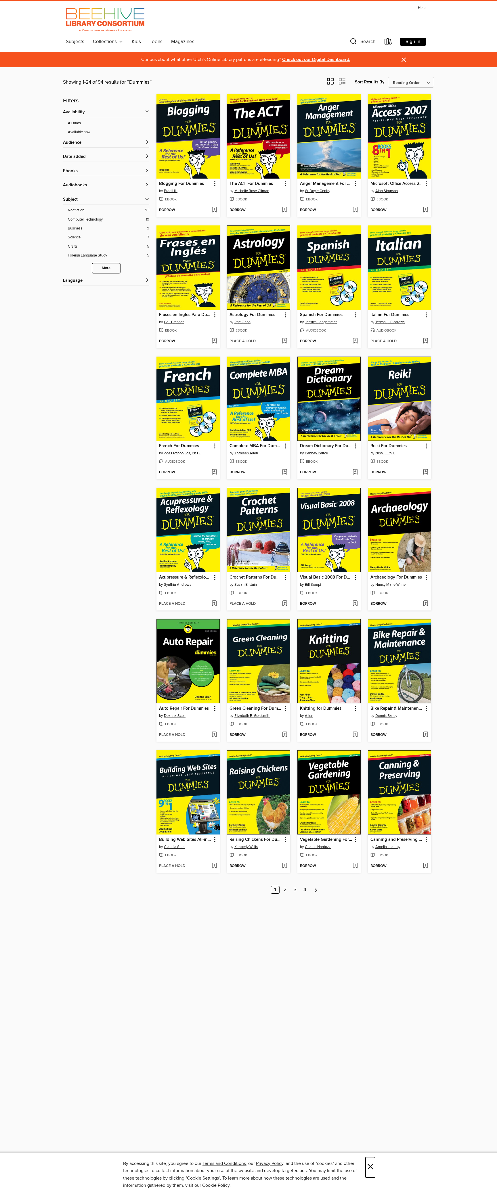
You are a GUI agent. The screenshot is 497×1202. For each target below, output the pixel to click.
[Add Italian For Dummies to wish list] (425, 341)
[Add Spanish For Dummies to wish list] (355, 341)
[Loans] (388, 42)
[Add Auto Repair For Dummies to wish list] (214, 735)
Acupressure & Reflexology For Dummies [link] (185, 577)
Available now (79, 132)
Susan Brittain (245, 584)
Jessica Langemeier (321, 322)
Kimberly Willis (246, 847)
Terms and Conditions (224, 1163)
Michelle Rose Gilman (251, 191)
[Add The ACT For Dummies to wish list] (284, 210)
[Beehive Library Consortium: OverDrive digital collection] (105, 20)
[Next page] (316, 889)
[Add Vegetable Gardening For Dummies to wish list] (355, 866)
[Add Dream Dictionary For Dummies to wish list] (355, 472)
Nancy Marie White (390, 584)
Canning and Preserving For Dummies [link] (396, 839)
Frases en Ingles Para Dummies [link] (185, 314)
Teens (156, 42)
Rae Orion (242, 322)
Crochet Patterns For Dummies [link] (256, 577)
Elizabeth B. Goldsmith (252, 715)
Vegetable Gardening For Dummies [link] (326, 839)
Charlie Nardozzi (318, 847)
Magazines (182, 42)
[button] (362, 42)
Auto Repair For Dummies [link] (184, 708)
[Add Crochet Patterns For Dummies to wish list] (284, 604)
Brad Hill (170, 191)
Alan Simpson (386, 191)
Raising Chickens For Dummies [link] (256, 839)
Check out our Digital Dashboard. (316, 60)
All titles (74, 123)
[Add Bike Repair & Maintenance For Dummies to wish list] (425, 735)
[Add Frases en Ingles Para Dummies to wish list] (214, 341)
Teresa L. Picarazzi (390, 322)
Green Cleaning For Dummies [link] (256, 708)
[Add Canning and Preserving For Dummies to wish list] (425, 866)
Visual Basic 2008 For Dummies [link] (326, 577)
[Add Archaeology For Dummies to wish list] (425, 604)
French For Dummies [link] (179, 446)
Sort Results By (370, 82)
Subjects (75, 42)
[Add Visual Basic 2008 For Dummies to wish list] (355, 604)
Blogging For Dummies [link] (181, 183)
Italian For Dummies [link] (389, 314)
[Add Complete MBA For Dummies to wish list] (284, 472)
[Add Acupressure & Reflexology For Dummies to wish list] (214, 604)
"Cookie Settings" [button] (203, 1178)
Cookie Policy (216, 1185)
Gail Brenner (174, 322)
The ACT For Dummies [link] (251, 183)
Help (421, 8)
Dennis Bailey (386, 715)
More (106, 268)
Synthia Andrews (177, 584)
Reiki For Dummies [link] (388, 446)
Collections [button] (106, 42)
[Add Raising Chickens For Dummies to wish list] (284, 866)
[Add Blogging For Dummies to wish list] (214, 210)
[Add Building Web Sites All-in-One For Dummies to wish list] (214, 866)
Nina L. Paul (385, 453)
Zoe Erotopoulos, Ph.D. (182, 453)
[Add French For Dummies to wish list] (214, 472)
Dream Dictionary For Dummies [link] (326, 446)
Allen (309, 715)
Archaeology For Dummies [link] (396, 577)
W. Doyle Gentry (317, 191)
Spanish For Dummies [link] (321, 314)
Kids (136, 42)
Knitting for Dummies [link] (320, 708)
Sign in (413, 42)
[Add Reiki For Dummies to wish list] (425, 472)
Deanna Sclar (175, 715)
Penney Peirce (316, 453)
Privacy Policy (269, 1163)
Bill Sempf (313, 584)
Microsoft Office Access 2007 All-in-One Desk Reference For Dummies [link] (396, 183)
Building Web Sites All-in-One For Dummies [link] (185, 839)
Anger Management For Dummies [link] (326, 183)
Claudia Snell (174, 847)
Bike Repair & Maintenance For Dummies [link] (396, 708)
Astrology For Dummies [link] (252, 314)
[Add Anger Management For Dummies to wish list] (355, 210)
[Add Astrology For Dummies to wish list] (284, 341)
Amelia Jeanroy (387, 847)
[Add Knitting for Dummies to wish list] (355, 735)
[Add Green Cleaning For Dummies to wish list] (284, 735)
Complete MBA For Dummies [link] (256, 446)
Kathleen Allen (246, 453)
